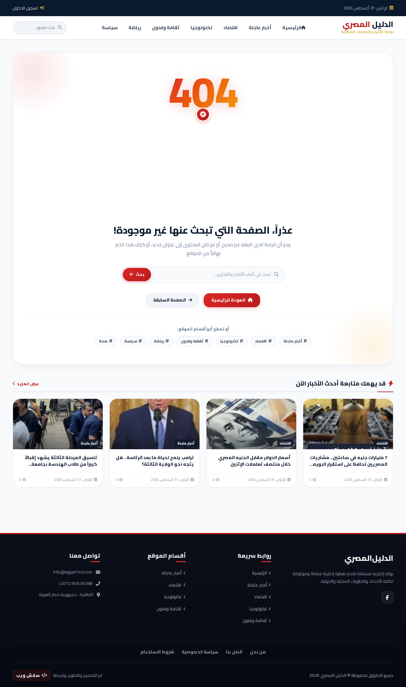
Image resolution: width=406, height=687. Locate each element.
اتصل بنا (234, 652)
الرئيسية (259, 573)
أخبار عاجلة (257, 585)
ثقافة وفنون (254, 621)
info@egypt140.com (72, 572)
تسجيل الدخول (25, 7)
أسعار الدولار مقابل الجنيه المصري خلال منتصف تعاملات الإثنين (254, 460)
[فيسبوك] (387, 597)
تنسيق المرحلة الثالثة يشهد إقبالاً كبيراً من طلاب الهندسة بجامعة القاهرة (61, 464)
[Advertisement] (203, 176)
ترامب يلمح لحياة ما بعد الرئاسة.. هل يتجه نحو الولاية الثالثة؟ (155, 460)
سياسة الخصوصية (200, 652)
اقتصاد (260, 597)
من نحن (258, 652)
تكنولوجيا (258, 609)
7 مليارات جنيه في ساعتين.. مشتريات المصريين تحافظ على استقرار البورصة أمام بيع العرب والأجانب (348, 464)
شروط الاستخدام (157, 652)
